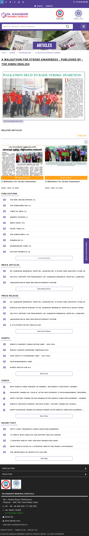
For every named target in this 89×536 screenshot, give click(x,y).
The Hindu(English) (25, 52)
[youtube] (19, 2)
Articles (12, 52)
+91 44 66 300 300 (81, 2)
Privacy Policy (7, 530)
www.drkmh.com (12, 521)
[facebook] (2, 2)
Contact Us (32, 530)
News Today (66, 178)
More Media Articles (44, 289)
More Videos (44, 416)
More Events (44, 374)
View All (82, 136)
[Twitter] (10, 2)
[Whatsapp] (14, 2)
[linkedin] (23, 2)
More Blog (44, 458)
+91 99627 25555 (13, 510)
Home (4, 52)
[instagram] (6, 2)
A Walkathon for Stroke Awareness (47, 52)
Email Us (40, 6)
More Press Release (44, 331)
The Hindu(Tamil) (22, 178)
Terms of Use (20, 530)
